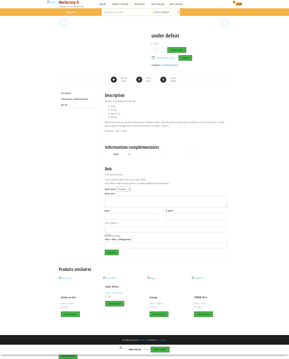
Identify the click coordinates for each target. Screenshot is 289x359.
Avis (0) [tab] (64, 105)
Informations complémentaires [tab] (74, 99)
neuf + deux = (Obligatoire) (118, 239)
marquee (174, 65)
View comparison (68, 356)
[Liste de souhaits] (224, 4)
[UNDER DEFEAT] (225, 22)
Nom (108, 210)
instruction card (117, 292)
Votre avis (110, 193)
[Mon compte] (227, 4)
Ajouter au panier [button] (70, 314)
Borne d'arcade (120, 4)
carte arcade (158, 4)
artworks (139, 4)
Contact (230, 12)
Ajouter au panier (177, 49)
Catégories (70, 12)
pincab (102, 4)
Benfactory (225, 12)
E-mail (170, 210)
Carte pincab (175, 4)
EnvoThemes (162, 339)
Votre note (111, 189)
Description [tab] (66, 93)
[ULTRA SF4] (63, 22)
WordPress (143, 339)
